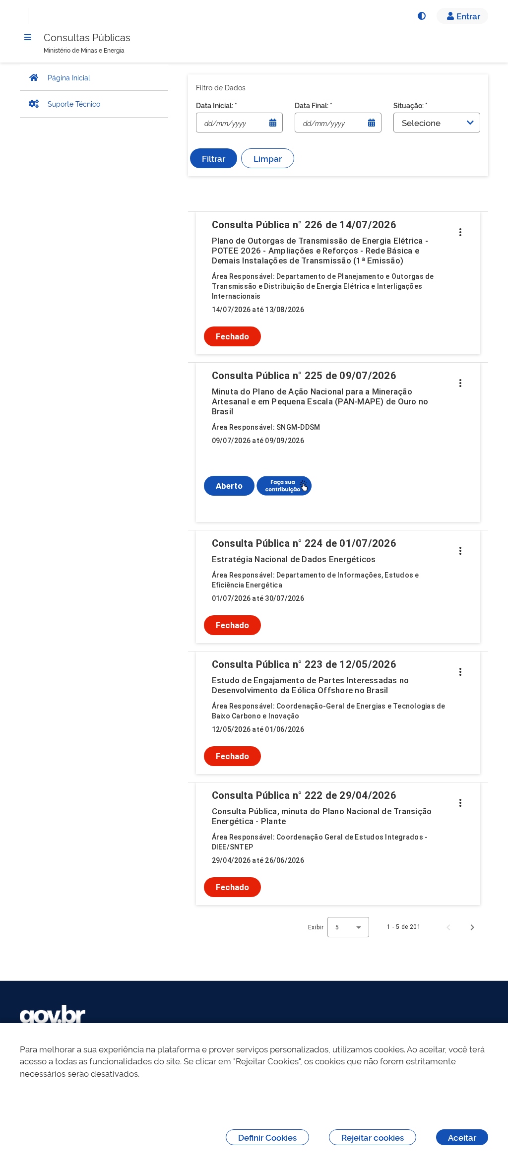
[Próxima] (472, 927)
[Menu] (28, 37)
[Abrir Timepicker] (273, 122)
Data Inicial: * (216, 105)
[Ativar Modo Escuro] (421, 16)
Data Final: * (313, 105)
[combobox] (348, 927)
